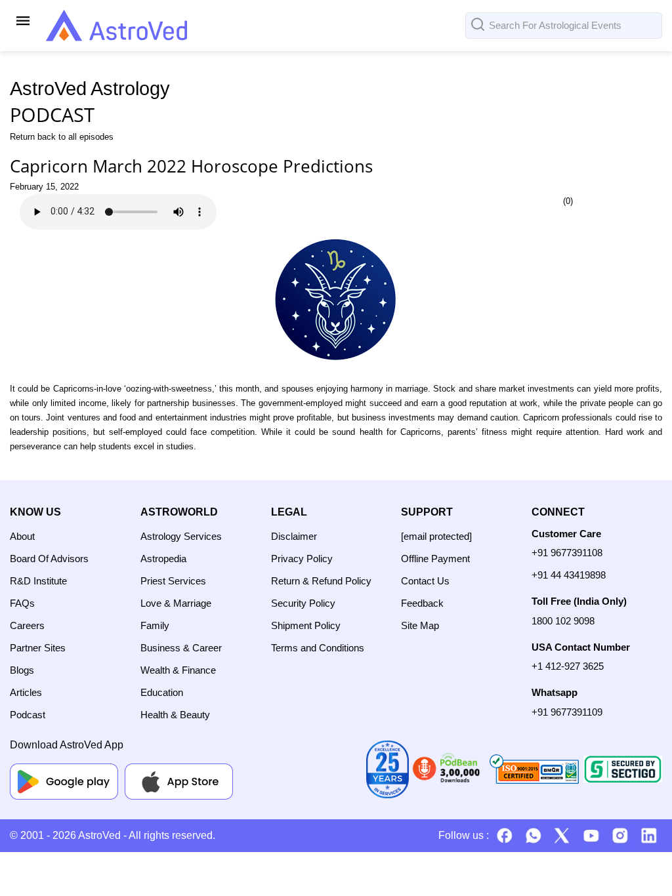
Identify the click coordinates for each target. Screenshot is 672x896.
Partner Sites (38, 647)
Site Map (420, 625)
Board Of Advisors (49, 558)
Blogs (22, 670)
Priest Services (173, 580)
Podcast (27, 714)
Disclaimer (294, 536)
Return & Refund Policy (321, 580)
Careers (27, 625)
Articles (26, 692)
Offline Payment (435, 558)
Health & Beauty (175, 714)
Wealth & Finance (178, 670)
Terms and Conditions (317, 647)
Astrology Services (181, 536)
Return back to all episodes (62, 137)
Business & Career (181, 647)
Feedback (422, 603)
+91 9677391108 (567, 552)
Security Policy (303, 603)
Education (161, 692)
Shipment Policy (306, 625)
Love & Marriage (175, 603)
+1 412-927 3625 (568, 666)
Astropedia (163, 558)
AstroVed (99, 835)
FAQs (22, 603)
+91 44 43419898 (569, 574)
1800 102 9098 (563, 620)
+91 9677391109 (567, 712)
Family (154, 625)
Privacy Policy (302, 558)
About (22, 536)
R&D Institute (38, 580)
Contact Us (425, 580)
